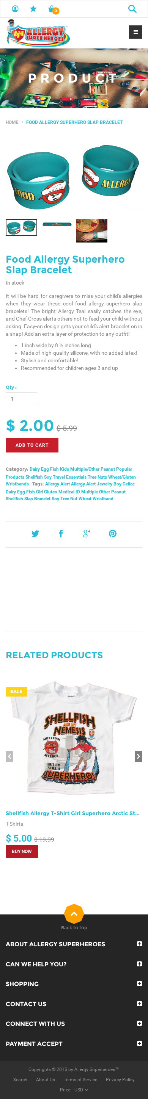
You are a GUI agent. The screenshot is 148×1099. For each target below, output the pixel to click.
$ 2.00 (30, 425)
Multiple (89, 492)
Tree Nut (68, 498)
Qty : (11, 387)
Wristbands (17, 484)
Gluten (50, 492)
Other (104, 492)
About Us (45, 1079)
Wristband (103, 498)
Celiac (129, 484)
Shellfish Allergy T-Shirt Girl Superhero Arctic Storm (76, 813)
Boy (117, 484)
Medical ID (69, 492)
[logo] (38, 33)
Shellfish (34, 477)
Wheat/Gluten (122, 477)
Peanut (108, 469)
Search (20, 1079)
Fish (54, 469)
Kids (64, 469)
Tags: (38, 484)
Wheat (85, 498)
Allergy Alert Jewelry (91, 484)
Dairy (35, 469)
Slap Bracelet (37, 498)
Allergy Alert (57, 484)
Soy (48, 477)
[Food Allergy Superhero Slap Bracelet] (74, 176)
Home (12, 122)
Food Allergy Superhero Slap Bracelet (65, 264)
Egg (45, 469)
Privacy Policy (120, 1079)
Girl (39, 492)
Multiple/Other (84, 469)
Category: (17, 469)
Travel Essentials (70, 477)
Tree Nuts (97, 477)
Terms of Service (80, 1079)
